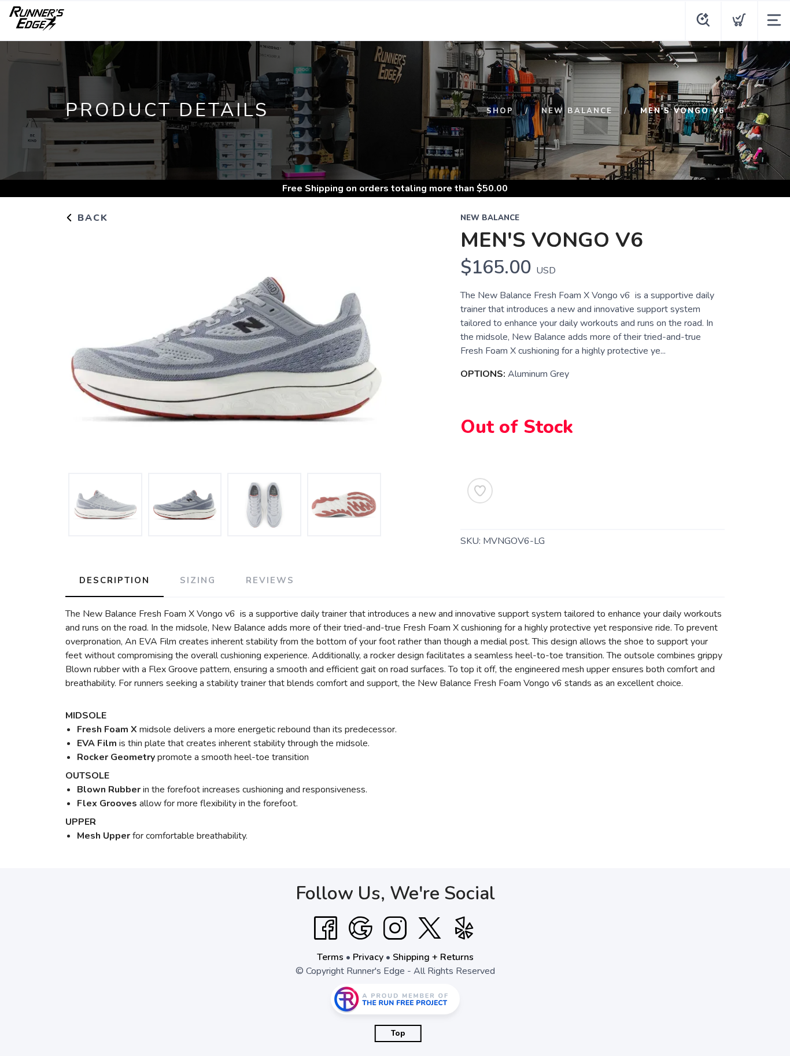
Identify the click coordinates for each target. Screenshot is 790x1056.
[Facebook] (325, 928)
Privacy (368, 957)
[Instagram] (395, 928)
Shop (500, 111)
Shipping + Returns (433, 957)
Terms (330, 957)
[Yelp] (464, 928)
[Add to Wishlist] (480, 490)
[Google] (360, 928)
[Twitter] (429, 928)
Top (398, 1033)
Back (91, 218)
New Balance (576, 111)
